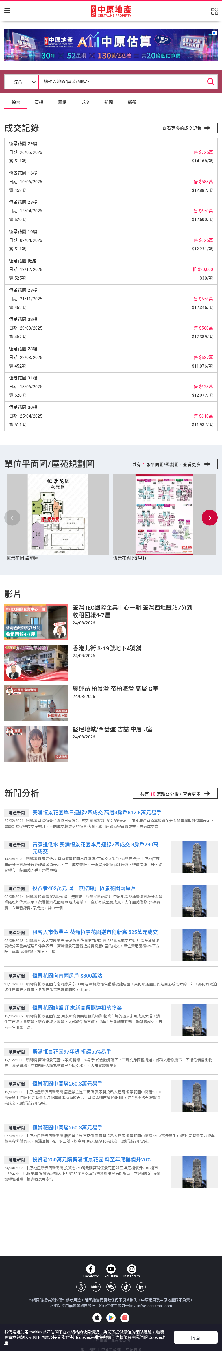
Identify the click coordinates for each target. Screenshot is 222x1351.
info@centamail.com (154, 1306)
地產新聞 (17, 813)
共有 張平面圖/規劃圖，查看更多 (167, 464)
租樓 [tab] (62, 102)
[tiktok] (126, 1287)
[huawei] (125, 1317)
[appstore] (97, 1317)
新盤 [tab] (132, 102)
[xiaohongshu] (96, 1287)
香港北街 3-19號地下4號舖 (107, 648)
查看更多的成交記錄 (181, 128)
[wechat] (111, 1287)
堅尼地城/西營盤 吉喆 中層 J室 (113, 729)
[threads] (81, 1287)
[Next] (210, 517)
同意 (195, 1338)
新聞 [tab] (108, 102)
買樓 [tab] (39, 102)
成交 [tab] (85, 102)
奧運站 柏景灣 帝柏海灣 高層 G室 (115, 688)
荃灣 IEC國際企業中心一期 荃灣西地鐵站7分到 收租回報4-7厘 (133, 611)
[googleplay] (111, 1317)
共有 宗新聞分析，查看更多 (171, 794)
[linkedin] (141, 1287)
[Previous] (12, 517)
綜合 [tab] (16, 102)
